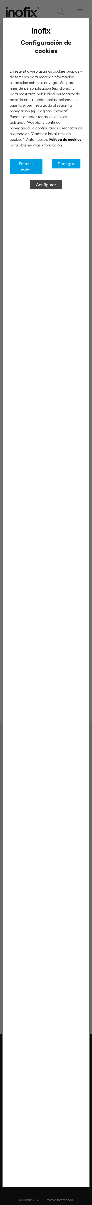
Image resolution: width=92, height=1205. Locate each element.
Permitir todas (26, 166)
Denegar (66, 163)
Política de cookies (65, 139)
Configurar (46, 184)
